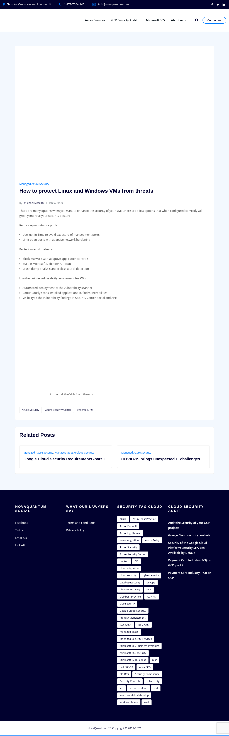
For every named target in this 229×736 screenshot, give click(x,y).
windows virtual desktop (134, 695)
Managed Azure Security (34, 184)
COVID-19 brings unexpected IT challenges (160, 459)
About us (177, 20)
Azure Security (30, 409)
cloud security (128, 575)
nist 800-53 (126, 667)
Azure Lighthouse (130, 533)
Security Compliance (147, 674)
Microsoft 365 (155, 20)
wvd (146, 702)
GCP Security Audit (124, 20)
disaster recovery (130, 589)
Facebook (21, 523)
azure (123, 519)
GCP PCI (151, 596)
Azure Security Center (58, 409)
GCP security (127, 603)
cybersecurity (85, 409)
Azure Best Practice (144, 519)
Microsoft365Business (133, 660)
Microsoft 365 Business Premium (139, 646)
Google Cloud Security (133, 610)
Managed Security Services (136, 639)
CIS (136, 561)
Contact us (214, 20)
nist (154, 660)
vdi (121, 688)
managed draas (129, 631)
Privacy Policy (75, 530)
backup (124, 561)
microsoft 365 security (133, 653)
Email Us (21, 538)
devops (151, 582)
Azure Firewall (128, 526)
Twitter (20, 530)
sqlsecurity (152, 681)
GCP (149, 589)
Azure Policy (152, 540)
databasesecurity (130, 582)
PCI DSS (124, 674)
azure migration (129, 540)
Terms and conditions (80, 523)
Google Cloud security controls (189, 535)
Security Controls (130, 681)
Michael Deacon (31, 202)
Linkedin (20, 545)
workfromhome (129, 702)
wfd (156, 688)
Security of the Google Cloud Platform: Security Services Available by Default (187, 548)
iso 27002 (143, 624)
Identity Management (132, 617)
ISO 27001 (126, 624)
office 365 (145, 667)
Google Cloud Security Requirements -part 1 (64, 459)
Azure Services (95, 20)
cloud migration (129, 568)
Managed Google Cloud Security (74, 452)
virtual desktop (138, 688)
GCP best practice (130, 596)
